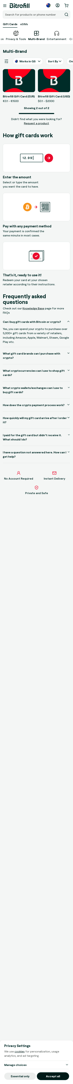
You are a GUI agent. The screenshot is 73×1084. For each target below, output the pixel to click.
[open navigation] (4, 5)
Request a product (36, 123)
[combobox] (33, 14)
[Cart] (66, 5)
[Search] (66, 14)
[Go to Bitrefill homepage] (19, 5)
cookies (20, 1051)
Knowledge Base (33, 308)
